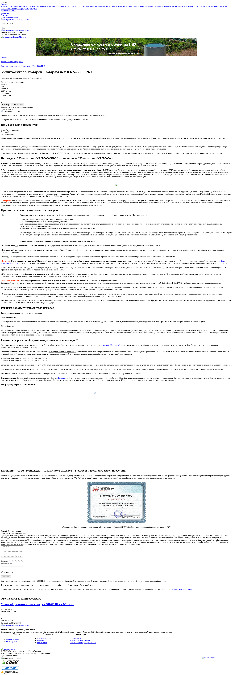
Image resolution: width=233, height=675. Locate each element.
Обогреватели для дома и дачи (90, 6)
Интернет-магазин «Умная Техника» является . (44, 120)
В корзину (5, 105)
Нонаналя (61, 378)
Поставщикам (75, 638)
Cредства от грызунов (193, 6)
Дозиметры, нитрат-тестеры (23, 6)
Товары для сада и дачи (27, 9)
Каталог (4, 4)
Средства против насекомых (172, 6)
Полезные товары (152, 6)
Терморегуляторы (210, 6)
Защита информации (68, 6)
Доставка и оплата (8, 11)
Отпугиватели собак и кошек (132, 6)
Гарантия (5, 13)
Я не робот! (8, 572)
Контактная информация (80, 640)
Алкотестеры (6, 6)
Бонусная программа (9, 17)
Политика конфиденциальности (83, 643)
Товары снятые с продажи (12, 62)
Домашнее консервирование (47, 6)
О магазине (5, 15)
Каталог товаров (13, 639)
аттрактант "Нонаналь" (111, 345)
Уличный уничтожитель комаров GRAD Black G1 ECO (37, 604)
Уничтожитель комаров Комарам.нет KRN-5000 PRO (23, 66)
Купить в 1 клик (17, 105)
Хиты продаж (11, 641)
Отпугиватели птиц (111, 6)
